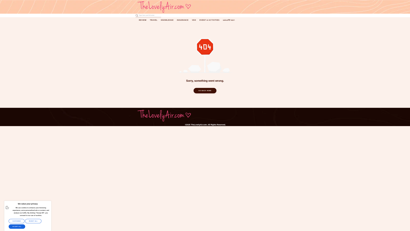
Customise (16, 221)
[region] (27, 216)
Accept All (16, 226)
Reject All (33, 221)
